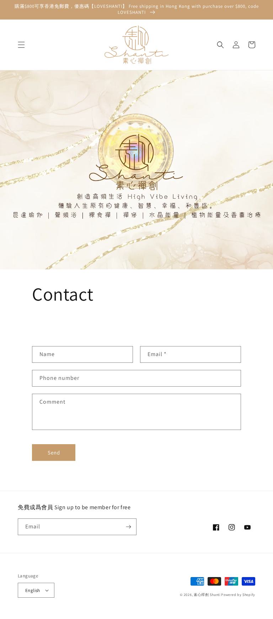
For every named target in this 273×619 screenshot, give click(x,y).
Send (54, 452)
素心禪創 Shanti (207, 594)
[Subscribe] (128, 526)
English (32, 590)
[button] (21, 45)
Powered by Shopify (238, 594)
